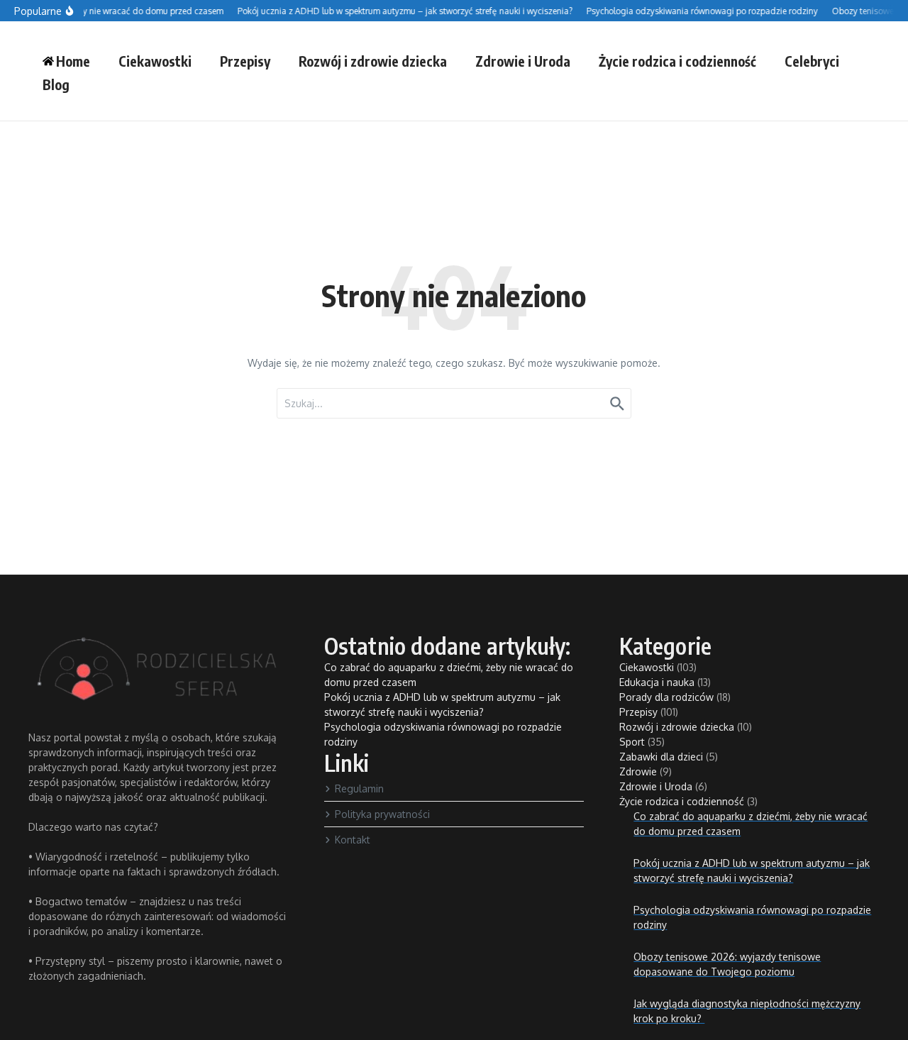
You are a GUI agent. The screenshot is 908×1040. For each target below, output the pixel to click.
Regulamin (359, 788)
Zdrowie (638, 771)
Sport (632, 742)
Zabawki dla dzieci (661, 757)
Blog (56, 84)
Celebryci (812, 61)
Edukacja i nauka (656, 682)
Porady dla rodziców (666, 697)
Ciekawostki (155, 61)
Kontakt (352, 840)
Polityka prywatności (382, 814)
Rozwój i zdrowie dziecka (373, 61)
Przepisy (245, 61)
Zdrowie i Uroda (522, 61)
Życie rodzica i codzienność (677, 61)
